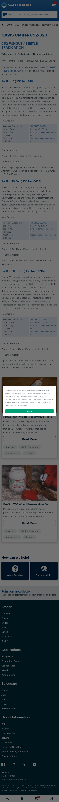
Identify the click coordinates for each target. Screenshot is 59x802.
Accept (29, 411)
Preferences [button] (22, 405)
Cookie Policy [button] (13, 402)
